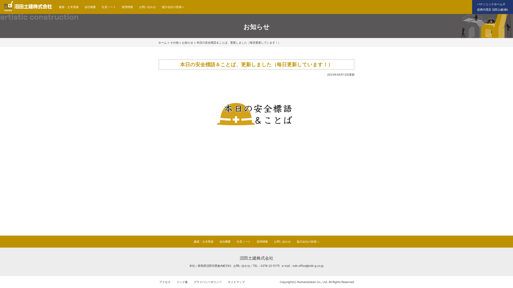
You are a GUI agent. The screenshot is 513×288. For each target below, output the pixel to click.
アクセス (165, 282)
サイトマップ (236, 282)
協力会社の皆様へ (173, 7)
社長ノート (109, 7)
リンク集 (182, 282)
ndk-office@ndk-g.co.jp (308, 265)
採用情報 (127, 7)
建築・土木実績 (69, 7)
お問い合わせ (147, 7)
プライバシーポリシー (208, 282)
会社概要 (90, 7)
